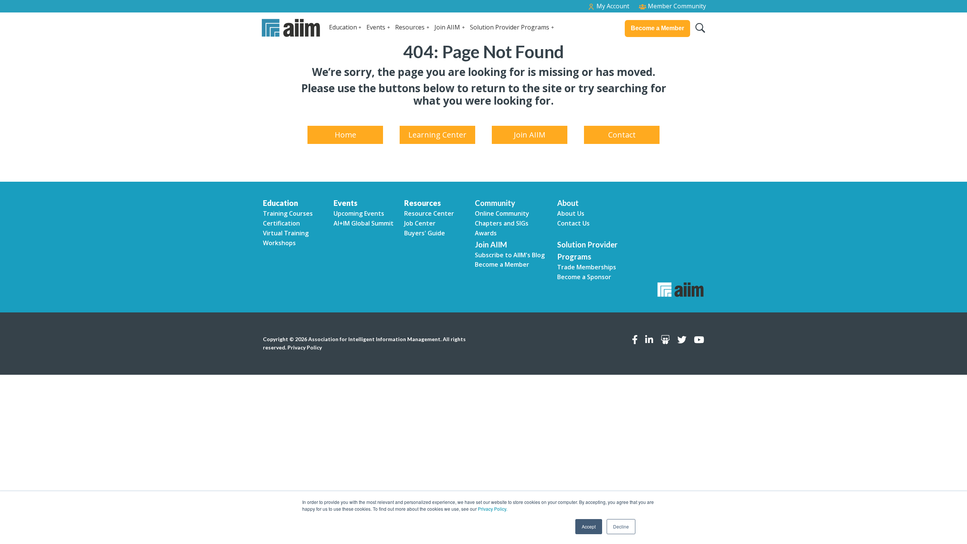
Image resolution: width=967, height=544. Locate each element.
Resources (410, 27)
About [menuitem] (568, 202)
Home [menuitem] (345, 135)
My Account (612, 6)
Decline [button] (621, 526)
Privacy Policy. (492, 508)
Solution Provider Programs (509, 27)
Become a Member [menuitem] (502, 264)
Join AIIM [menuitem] (529, 135)
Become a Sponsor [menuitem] (584, 277)
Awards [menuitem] (486, 233)
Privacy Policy (304, 347)
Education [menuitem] (280, 202)
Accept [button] (589, 526)
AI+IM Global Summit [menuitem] (364, 223)
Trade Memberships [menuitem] (586, 267)
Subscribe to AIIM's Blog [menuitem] (510, 255)
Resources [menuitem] (422, 202)
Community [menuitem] (495, 202)
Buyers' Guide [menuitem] (424, 233)
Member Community (676, 6)
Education (343, 27)
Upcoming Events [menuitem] (359, 213)
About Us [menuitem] (570, 213)
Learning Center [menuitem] (437, 135)
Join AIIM (447, 27)
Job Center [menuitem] (420, 223)
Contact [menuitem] (622, 135)
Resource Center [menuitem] (429, 213)
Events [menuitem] (345, 202)
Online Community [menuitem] (502, 213)
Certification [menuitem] (281, 223)
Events (375, 27)
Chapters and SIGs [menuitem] (501, 223)
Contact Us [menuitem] (573, 223)
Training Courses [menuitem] (288, 213)
